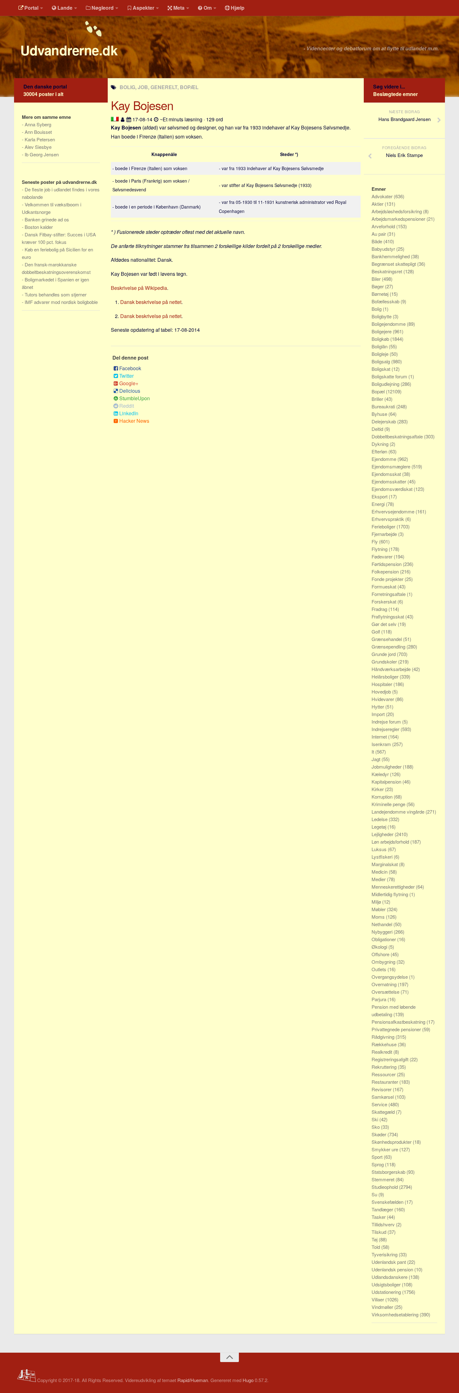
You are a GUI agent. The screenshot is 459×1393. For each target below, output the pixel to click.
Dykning (381, 444)
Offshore (381, 954)
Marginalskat (385, 864)
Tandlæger (383, 1209)
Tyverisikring (385, 1254)
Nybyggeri (383, 931)
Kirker (378, 789)
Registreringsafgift (391, 1059)
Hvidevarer (383, 699)
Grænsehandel (387, 639)
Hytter (378, 706)
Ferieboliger (384, 526)
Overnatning (385, 984)
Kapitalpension (387, 781)
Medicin (380, 871)
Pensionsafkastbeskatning (399, 1021)
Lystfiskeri (383, 856)
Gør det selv (385, 624)
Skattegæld (384, 1111)
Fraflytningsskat (388, 616)
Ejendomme (384, 459)
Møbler (379, 909)
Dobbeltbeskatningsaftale (398, 436)
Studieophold (385, 1187)
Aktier (378, 203)
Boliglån (380, 346)
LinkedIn (128, 413)
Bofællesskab (386, 301)
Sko (376, 1126)
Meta (179, 7)
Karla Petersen (40, 139)
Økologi (380, 946)
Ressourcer (384, 1074)
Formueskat (384, 586)
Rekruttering (385, 1066)
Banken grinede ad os (47, 219)
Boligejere (382, 331)
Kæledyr (381, 774)
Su (375, 1194)
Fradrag (380, 609)
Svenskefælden (388, 1202)
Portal (31, 7)
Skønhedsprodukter (392, 1141)
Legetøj (379, 826)
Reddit (126, 405)
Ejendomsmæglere (392, 466)
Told (376, 1247)
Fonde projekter (388, 579)
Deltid (378, 429)
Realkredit (382, 1051)
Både (377, 241)
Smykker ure (385, 1149)
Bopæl (379, 391)
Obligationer (384, 939)
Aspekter (143, 7)
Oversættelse (386, 991)
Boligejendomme (389, 323)
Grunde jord (384, 654)
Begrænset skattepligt (394, 263)
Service (380, 1104)
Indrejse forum (387, 721)
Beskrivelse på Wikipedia (139, 287)
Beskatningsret (387, 271)
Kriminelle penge (389, 804)
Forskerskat (384, 601)
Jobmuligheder (387, 766)
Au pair (379, 233)
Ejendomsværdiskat (393, 489)
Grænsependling (389, 646)
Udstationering (387, 1292)
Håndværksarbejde (392, 669)
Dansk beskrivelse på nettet (150, 301)
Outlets (379, 969)
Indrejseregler (386, 729)
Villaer (378, 1299)
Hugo (248, 1380)
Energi (379, 504)
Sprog (378, 1164)
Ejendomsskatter (389, 481)
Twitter (126, 375)
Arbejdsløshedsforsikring (397, 211)
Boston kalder (39, 227)
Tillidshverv (384, 1224)
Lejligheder (383, 834)
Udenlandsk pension (393, 1269)
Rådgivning (384, 1036)
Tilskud (379, 1232)
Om (208, 7)
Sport (378, 1156)
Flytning (380, 549)
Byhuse (380, 414)
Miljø (377, 901)
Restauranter (385, 1081)
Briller (378, 399)
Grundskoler (385, 661)
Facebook (130, 368)
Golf (376, 631)
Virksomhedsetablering (396, 1314)
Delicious (129, 390)
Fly (375, 541)
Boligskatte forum (390, 376)
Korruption (383, 796)
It (373, 751)
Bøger (378, 286)
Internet (380, 736)
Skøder (379, 1134)
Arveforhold (384, 226)
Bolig (377, 308)
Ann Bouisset (38, 132)
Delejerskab (384, 421)
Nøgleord (102, 7)
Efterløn (380, 451)
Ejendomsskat (387, 474)
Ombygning (384, 961)
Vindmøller (383, 1307)
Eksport (380, 496)
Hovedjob (382, 691)
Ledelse (380, 819)
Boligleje (381, 354)
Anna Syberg (38, 124)
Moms (379, 916)
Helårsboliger (386, 676)
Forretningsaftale (389, 594)
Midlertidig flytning (390, 894)
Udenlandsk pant (389, 1262)
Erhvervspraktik (388, 519)
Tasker (379, 1217)
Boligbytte (382, 316)
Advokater (383, 196)
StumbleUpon (134, 398)
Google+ (128, 383)
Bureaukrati (384, 406)
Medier (379, 879)
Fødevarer (383, 556)
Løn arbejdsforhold (391, 841)
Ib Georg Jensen (42, 154)
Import (379, 714)
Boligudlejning (386, 384)
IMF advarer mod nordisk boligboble (61, 302)
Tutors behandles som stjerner (55, 294)
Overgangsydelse (390, 976)
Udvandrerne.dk (68, 50)
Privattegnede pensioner (397, 1029)
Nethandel (382, 924)
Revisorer (382, 1089)
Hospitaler (382, 684)
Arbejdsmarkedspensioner (399, 218)
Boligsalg (381, 361)
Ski (375, 1119)
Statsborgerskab (389, 1171)
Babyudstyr (384, 248)
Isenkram (382, 744)
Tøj (375, 1239)
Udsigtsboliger (387, 1284)
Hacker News (134, 420)
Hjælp (237, 7)
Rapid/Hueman (192, 1380)
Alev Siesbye (38, 147)
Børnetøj (381, 293)
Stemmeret (384, 1179)
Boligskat (382, 369)
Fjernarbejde (385, 534)
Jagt (377, 759)
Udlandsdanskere (390, 1277)
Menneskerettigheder (394, 886)
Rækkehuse (385, 1044)
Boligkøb (381, 339)
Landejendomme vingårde (399, 811)
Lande (64, 7)
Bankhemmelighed (391, 256)
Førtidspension (387, 564)
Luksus (380, 849)
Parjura (379, 999)
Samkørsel (383, 1096)
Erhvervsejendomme (394, 511)
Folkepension (386, 571)
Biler (377, 278)
